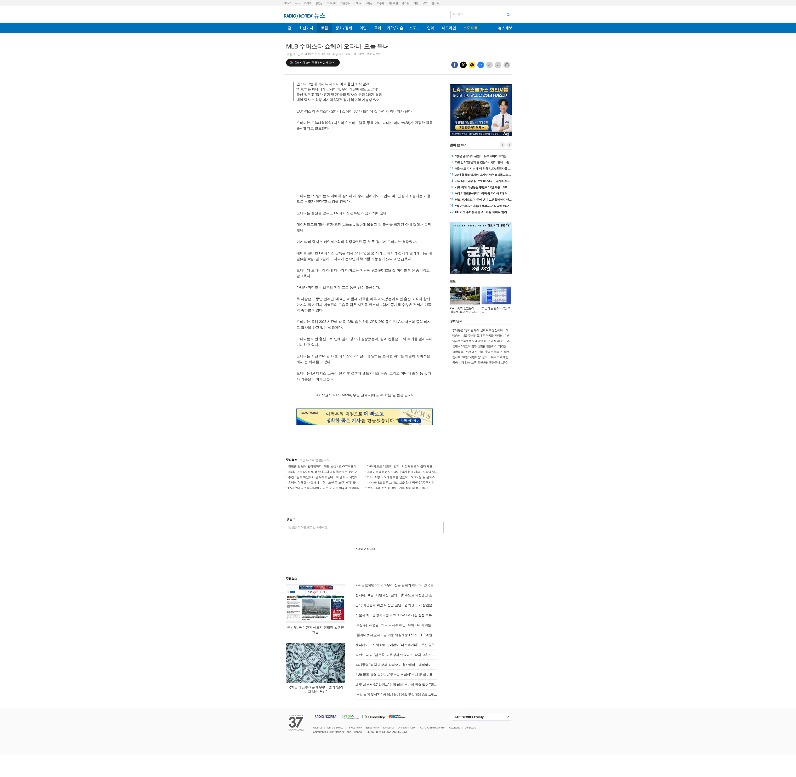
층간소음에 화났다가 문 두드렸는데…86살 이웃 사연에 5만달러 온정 (331, 477)
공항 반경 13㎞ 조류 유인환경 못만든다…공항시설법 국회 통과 (490, 362)
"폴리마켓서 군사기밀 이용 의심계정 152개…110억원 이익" (396, 635)
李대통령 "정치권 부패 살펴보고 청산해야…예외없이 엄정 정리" (396, 665)
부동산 (369, 3)
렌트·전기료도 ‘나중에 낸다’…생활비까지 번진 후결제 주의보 (492, 199)
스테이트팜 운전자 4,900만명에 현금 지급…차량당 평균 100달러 (408, 471)
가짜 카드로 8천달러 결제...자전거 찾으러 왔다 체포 (399, 466)
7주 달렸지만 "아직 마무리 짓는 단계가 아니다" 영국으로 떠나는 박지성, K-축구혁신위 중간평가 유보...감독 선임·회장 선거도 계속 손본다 (396, 585)
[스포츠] (414, 28)
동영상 (319, 3)
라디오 (307, 3)
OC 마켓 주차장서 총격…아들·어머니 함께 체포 (484, 212)
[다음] (509, 145)
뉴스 (297, 3)
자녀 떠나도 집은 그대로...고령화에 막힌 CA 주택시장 (400, 482)
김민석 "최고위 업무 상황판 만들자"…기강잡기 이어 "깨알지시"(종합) (494, 346)
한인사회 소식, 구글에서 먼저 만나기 (315, 62)
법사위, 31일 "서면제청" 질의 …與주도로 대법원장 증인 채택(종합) (396, 595)
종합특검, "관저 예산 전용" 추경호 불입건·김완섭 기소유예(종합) (491, 351)
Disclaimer (388, 727)
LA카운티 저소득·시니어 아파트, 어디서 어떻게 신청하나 (324, 488)
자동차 (380, 3)
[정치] (344, 28)
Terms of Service (335, 727)
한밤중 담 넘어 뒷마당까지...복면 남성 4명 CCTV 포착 (322, 466)
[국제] (377, 28)
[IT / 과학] (395, 28)
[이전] (502, 145)
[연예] (430, 28)
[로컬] (324, 28)
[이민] (363, 28)
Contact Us (470, 727)
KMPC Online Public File (432, 727)
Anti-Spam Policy (406, 727)
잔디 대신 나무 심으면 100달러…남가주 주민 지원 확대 (488, 181)
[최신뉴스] (306, 28)
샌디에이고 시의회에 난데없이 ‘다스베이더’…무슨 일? (395, 645)
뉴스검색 (458, 14)
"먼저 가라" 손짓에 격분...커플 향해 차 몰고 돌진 (397, 488)
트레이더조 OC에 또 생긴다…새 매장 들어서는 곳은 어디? (325, 471)
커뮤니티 (331, 3)
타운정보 (345, 3)
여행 (416, 3)
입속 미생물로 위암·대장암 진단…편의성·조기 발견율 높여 (396, 605)
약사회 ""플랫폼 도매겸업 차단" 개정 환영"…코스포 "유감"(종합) (491, 341)
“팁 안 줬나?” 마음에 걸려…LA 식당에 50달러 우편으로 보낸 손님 (495, 205)
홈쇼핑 (405, 3)
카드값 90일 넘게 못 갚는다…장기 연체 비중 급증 (485, 162)
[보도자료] (470, 28)
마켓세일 (393, 3)
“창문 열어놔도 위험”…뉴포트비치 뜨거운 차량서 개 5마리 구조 (494, 156)
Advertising (454, 727)
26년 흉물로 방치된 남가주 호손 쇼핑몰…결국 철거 (486, 174)
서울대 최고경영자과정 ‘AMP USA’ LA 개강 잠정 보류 (394, 615)
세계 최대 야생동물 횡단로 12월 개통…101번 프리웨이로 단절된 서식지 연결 (502, 187)
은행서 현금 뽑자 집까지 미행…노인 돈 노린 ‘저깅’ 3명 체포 (325, 482)
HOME (287, 3)
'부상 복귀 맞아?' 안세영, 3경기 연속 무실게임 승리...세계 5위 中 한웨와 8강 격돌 (396, 694)
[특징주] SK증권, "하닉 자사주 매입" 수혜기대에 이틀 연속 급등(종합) (396, 625)
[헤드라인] (449, 28)
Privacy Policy (355, 727)
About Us (317, 727)
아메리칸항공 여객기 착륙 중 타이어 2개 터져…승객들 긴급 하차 (494, 193)
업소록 (435, 3)
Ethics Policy (372, 727)
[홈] (289, 28)
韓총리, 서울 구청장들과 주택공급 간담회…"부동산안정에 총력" (491, 335)
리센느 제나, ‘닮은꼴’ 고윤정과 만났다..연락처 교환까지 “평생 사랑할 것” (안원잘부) (396, 655)
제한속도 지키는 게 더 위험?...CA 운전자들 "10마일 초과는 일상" (494, 168)
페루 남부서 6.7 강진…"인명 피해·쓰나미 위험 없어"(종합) (396, 684)
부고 (424, 3)
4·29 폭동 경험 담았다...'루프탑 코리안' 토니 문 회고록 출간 (396, 674)
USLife (357, 3)
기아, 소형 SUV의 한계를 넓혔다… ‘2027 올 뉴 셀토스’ (401, 477)
